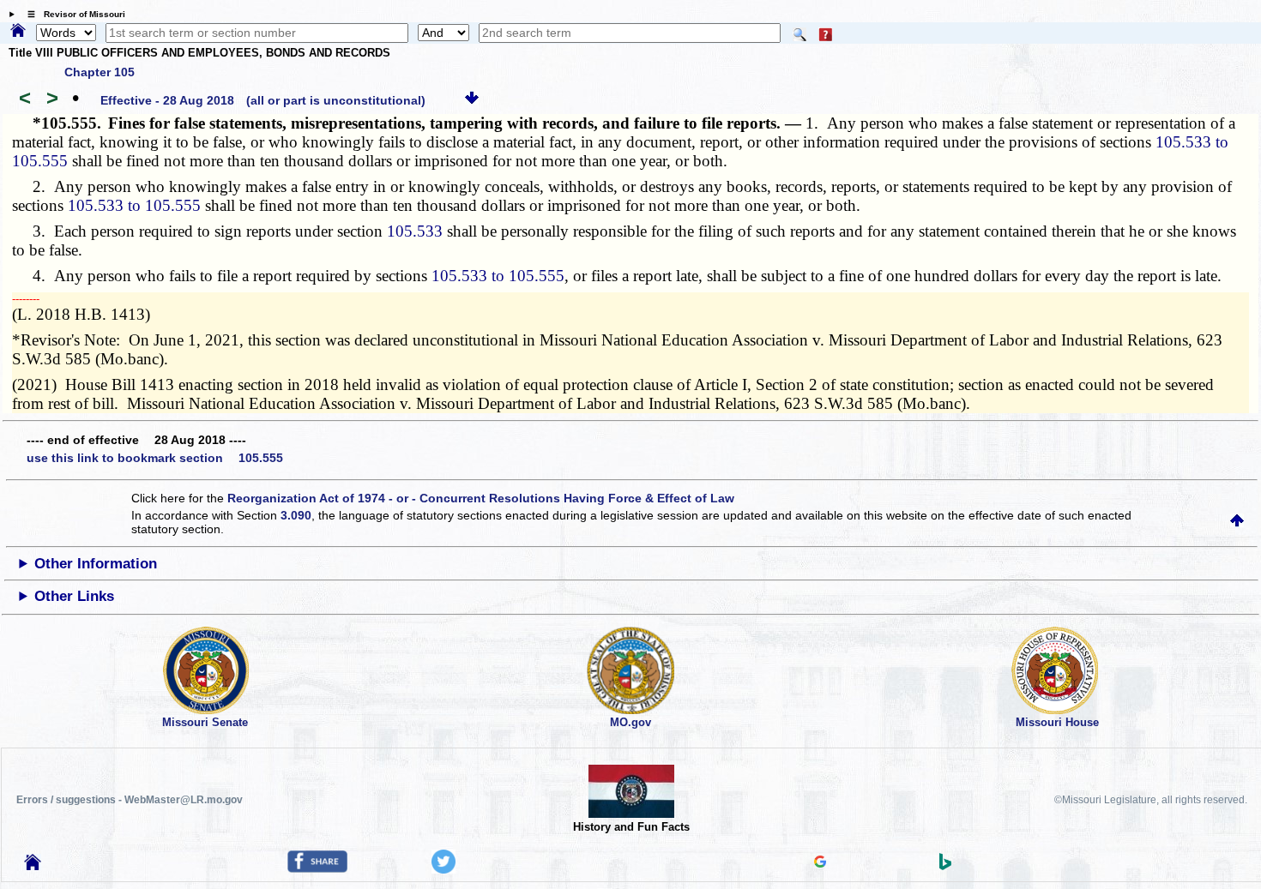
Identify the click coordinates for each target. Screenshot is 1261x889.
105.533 (415, 231)
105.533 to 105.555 (134, 205)
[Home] (18, 31)
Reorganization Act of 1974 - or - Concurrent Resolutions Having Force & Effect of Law (480, 498)
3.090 (296, 515)
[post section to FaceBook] (317, 868)
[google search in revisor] (820, 863)
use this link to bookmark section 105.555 (155, 458)
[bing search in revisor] (945, 866)
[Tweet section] (443, 869)
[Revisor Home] (32, 866)
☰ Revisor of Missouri (72, 14)
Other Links (74, 596)
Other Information (95, 564)
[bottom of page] (472, 100)
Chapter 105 (99, 72)
